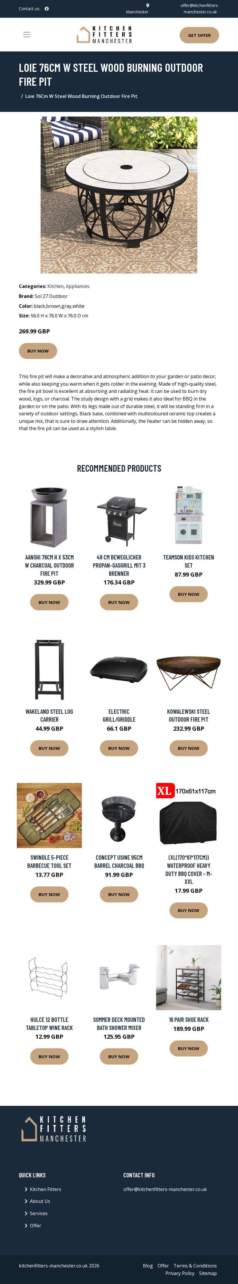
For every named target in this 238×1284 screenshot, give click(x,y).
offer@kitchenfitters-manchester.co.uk (165, 1189)
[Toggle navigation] (27, 34)
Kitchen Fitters (45, 1189)
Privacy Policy (179, 1273)
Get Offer (199, 35)
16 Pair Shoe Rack (189, 1019)
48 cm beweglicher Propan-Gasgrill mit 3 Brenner (119, 565)
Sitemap (208, 1273)
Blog (148, 1265)
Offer (35, 1225)
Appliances (77, 286)
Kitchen (55, 286)
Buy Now (38, 351)
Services (39, 1213)
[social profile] (46, 8)
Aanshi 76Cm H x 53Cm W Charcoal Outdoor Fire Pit (49, 565)
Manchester (137, 12)
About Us (40, 1201)
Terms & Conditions (195, 1265)
